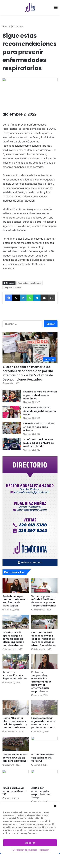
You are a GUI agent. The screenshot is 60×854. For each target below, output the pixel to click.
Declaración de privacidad (25, 850)
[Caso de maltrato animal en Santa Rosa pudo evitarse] (11, 428)
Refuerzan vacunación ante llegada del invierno (14, 675)
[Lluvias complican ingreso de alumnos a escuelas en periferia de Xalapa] (44, 707)
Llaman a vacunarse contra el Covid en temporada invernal (14, 758)
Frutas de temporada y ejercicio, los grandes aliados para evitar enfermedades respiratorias (41, 682)
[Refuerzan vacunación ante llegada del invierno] (15, 661)
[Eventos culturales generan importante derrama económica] (11, 396)
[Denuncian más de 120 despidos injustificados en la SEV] (11, 412)
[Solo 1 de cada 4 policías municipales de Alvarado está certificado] (11, 444)
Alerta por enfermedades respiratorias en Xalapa (41, 792)
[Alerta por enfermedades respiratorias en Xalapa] (44, 777)
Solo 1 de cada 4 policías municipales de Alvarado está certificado (38, 443)
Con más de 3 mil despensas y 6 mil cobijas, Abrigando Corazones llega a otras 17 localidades (43, 639)
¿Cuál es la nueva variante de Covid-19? (14, 791)
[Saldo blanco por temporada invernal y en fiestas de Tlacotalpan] (15, 585)
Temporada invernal (12, 287)
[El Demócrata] (30, 7)
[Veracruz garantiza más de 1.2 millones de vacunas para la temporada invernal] (44, 585)
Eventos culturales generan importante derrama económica (40, 395)
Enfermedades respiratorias (30, 283)
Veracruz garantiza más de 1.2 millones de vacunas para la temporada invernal (43, 601)
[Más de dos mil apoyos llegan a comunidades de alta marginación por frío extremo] (15, 622)
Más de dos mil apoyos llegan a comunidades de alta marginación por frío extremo (13, 639)
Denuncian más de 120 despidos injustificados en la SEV (39, 411)
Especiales (17, 26)
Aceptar (30, 842)
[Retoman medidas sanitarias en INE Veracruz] (44, 744)
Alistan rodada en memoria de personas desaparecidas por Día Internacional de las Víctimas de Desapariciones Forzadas (27, 373)
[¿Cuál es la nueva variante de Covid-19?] (15, 777)
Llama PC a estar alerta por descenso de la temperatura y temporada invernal (15, 722)
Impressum (44, 850)
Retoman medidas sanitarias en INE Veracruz (42, 758)
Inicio (7, 26)
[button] (55, 806)
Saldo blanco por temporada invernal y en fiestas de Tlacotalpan (14, 601)
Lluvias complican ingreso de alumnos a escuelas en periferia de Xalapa (43, 722)
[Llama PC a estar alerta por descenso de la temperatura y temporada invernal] (15, 707)
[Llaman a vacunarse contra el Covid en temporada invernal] (15, 744)
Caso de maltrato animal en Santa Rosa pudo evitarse (38, 427)
